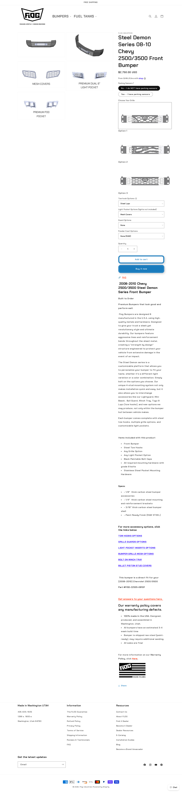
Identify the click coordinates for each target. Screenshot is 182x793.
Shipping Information (77, 735)
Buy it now (141, 269)
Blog (118, 744)
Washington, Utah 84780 (29, 721)
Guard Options (124, 220)
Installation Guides (125, 740)
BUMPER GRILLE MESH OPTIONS (136, 553)
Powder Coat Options (128, 231)
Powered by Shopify (101, 787)
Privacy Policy (73, 726)
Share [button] (124, 685)
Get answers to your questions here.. (140, 599)
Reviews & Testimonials (78, 740)
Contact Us (121, 711)
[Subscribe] (63, 764)
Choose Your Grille (126, 100)
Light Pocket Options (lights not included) (137, 209)
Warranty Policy (74, 716)
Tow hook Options (126, 198)
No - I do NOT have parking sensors (139, 88)
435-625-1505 (25, 711)
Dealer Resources (124, 730)
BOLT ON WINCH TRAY (130, 559)
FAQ (124, 277)
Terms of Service (75, 730)
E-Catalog (121, 735)
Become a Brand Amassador (129, 749)
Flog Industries (86, 787)
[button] (61, 16)
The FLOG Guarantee (77, 711)
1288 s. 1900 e (25, 716)
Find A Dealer (122, 721)
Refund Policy (73, 721)
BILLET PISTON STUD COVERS (135, 565)
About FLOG (122, 716)
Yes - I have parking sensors (135, 94)
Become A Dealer (124, 726)
